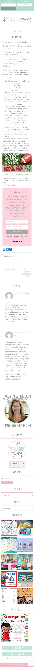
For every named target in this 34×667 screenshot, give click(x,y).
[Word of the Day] (9, 528)
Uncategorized (14, 256)
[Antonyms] (9, 596)
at (15, 295)
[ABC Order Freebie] (25, 545)
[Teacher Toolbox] (25, 579)
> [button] (26, 627)
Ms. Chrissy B (19, 332)
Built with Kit (17, 241)
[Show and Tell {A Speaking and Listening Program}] (9, 579)
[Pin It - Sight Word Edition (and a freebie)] (25, 596)
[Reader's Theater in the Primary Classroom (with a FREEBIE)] (9, 545)
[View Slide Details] (14, 627)
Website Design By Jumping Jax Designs (23, 665)
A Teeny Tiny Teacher (17, 20)
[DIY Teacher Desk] (9, 562)
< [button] (3, 627)
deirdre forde (19, 293)
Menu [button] (18, 31)
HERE (10, 174)
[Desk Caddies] (25, 528)
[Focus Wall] (25, 562)
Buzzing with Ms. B (12, 379)
